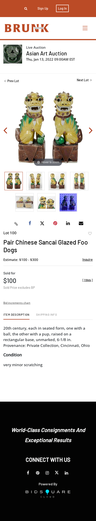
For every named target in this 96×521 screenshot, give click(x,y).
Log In (62, 8)
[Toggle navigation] (85, 28)
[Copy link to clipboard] (16, 223)
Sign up (43, 8)
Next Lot (83, 80)
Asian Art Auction (46, 53)
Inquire (87, 259)
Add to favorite (90, 233)
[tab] (16, 316)
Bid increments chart (16, 303)
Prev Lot (13, 81)
